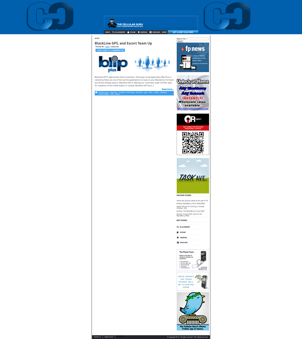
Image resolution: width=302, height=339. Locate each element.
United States (103, 94)
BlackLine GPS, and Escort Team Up (123, 43)
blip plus (113, 92)
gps (145, 92)
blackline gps (103, 92)
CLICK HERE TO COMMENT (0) (110, 50)
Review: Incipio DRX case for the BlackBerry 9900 (189, 215)
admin (107, 47)
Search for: (181, 38)
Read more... (168, 89)
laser (151, 92)
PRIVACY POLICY (109, 337)
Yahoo (117, 94)
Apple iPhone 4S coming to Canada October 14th (190, 207)
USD (112, 94)
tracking (163, 92)
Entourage (130, 92)
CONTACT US (97, 337)
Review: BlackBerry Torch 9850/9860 (191, 203)
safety (156, 92)
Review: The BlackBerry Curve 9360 (190, 211)
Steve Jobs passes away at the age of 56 (192, 200)
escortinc (139, 92)
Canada (122, 92)
